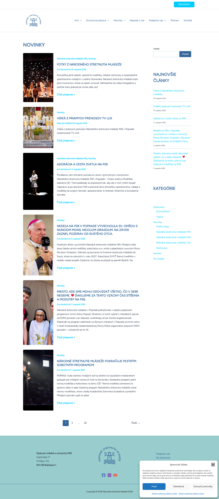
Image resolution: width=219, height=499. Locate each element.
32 (85, 422)
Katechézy (159, 207)
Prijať (154, 486)
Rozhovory (161, 248)
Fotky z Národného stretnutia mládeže (89, 64)
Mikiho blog (162, 226)
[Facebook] (104, 475)
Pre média (158, 258)
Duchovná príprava (96, 20)
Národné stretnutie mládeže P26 (72, 58)
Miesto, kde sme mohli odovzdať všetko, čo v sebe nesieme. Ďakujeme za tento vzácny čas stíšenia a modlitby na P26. (98, 295)
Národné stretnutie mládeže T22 (173, 242)
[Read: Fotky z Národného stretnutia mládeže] (38, 77)
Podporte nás (156, 20)
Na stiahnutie (163, 457)
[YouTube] (115, 475)
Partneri (175, 20)
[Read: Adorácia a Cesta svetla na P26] (38, 181)
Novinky (118, 20)
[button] (213, 464)
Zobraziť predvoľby (203, 486)
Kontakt (188, 20)
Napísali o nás (137, 20)
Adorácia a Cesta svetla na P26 (82, 164)
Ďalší (136, 422)
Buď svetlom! (163, 211)
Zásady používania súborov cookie (164, 494)
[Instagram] (109, 475)
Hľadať (156, 49)
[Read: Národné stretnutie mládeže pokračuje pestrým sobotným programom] (38, 379)
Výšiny (159, 216)
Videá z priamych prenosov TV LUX (84, 118)
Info (76, 20)
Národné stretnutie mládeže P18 (173, 231)
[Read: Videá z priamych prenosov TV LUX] (38, 127)
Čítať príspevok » (66, 94)
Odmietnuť (178, 486)
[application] (80, 20)
